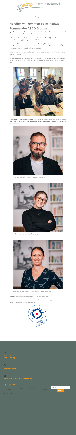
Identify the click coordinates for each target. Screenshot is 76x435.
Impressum (7, 389)
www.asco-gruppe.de (29, 302)
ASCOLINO (44, 389)
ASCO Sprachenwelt (42, 296)
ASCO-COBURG (32, 389)
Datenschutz (20, 389)
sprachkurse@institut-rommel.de (18, 378)
